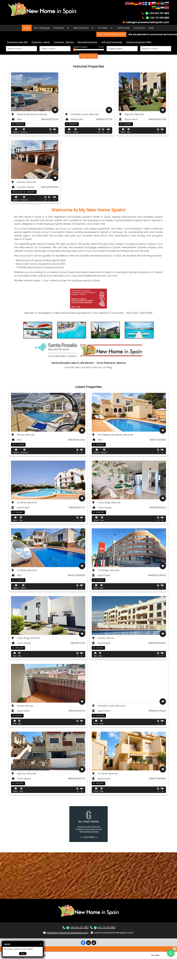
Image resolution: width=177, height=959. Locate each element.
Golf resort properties (111, 42)
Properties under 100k (17, 42)
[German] (136, 3)
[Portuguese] (158, 3)
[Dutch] (162, 7)
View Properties (88, 56)
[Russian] (167, 3)
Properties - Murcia (41, 42)
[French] (149, 3)
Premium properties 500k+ (139, 42)
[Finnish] (145, 3)
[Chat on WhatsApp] (170, 952)
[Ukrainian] (158, 7)
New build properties (87, 42)
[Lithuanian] (154, 7)
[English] (127, 3)
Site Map (155, 955)
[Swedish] (162, 3)
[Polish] (154, 3)
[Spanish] (132, 3)
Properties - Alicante (64, 42)
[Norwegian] (167, 7)
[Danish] (140, 3)
